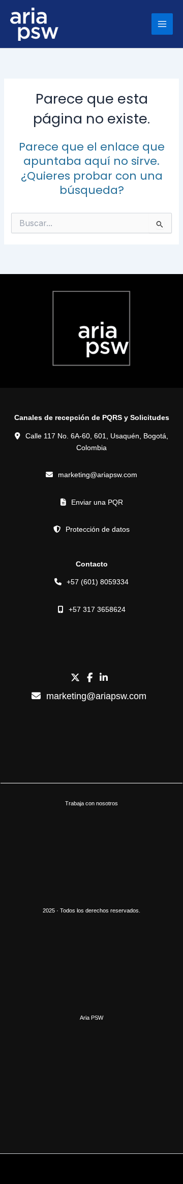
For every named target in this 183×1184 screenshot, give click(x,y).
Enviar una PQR (97, 502)
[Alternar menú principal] (162, 24)
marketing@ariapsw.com (97, 475)
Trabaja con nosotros (91, 803)
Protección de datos (98, 529)
